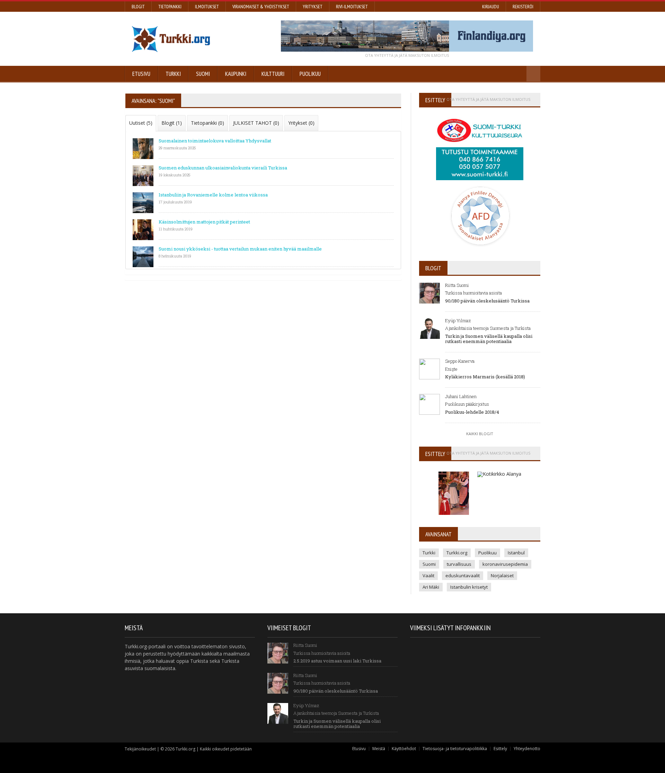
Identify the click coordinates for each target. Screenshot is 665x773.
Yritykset (312, 6)
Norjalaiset (502, 575)
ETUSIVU (141, 74)
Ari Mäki (431, 587)
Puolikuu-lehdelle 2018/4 (472, 412)
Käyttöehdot (404, 749)
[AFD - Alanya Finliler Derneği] (480, 187)
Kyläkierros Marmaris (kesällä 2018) (485, 377)
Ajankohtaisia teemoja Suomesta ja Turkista (488, 328)
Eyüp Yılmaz (458, 320)
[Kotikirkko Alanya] (499, 470)
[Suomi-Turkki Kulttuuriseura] (479, 116)
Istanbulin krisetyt (469, 587)
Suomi (203, 74)
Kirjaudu (490, 6)
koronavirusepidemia (505, 564)
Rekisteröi (523, 6)
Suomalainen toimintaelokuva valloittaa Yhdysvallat (215, 141)
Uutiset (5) (140, 123)
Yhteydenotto (527, 749)
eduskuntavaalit (462, 575)
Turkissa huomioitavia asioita (473, 293)
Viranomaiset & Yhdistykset (260, 6)
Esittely (500, 749)
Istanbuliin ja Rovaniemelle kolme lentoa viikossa (213, 195)
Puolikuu (310, 74)
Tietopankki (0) (207, 123)
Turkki (173, 74)
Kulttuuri (272, 74)
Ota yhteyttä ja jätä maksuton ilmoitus (407, 55)
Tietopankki (169, 6)
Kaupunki (235, 74)
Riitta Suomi (457, 285)
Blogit (138, 6)
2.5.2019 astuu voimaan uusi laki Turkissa (337, 661)
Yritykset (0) (301, 123)
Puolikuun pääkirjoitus (467, 404)
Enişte (451, 369)
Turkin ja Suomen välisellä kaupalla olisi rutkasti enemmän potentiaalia (488, 339)
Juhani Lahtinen (461, 396)
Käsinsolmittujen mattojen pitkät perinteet (204, 222)
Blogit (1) (171, 123)
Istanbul (516, 553)
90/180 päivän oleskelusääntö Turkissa (487, 301)
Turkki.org (456, 553)
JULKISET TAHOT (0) (256, 123)
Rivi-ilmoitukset (352, 6)
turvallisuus (459, 564)
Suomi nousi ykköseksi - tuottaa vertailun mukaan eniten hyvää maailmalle (240, 249)
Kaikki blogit (479, 433)
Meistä (378, 749)
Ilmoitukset (207, 6)
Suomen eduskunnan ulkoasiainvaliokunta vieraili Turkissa (223, 168)
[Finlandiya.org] (407, 36)
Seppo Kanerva (460, 361)
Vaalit (428, 575)
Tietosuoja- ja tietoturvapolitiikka (455, 749)
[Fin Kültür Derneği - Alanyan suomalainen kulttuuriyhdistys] (454, 470)
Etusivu (359, 749)
